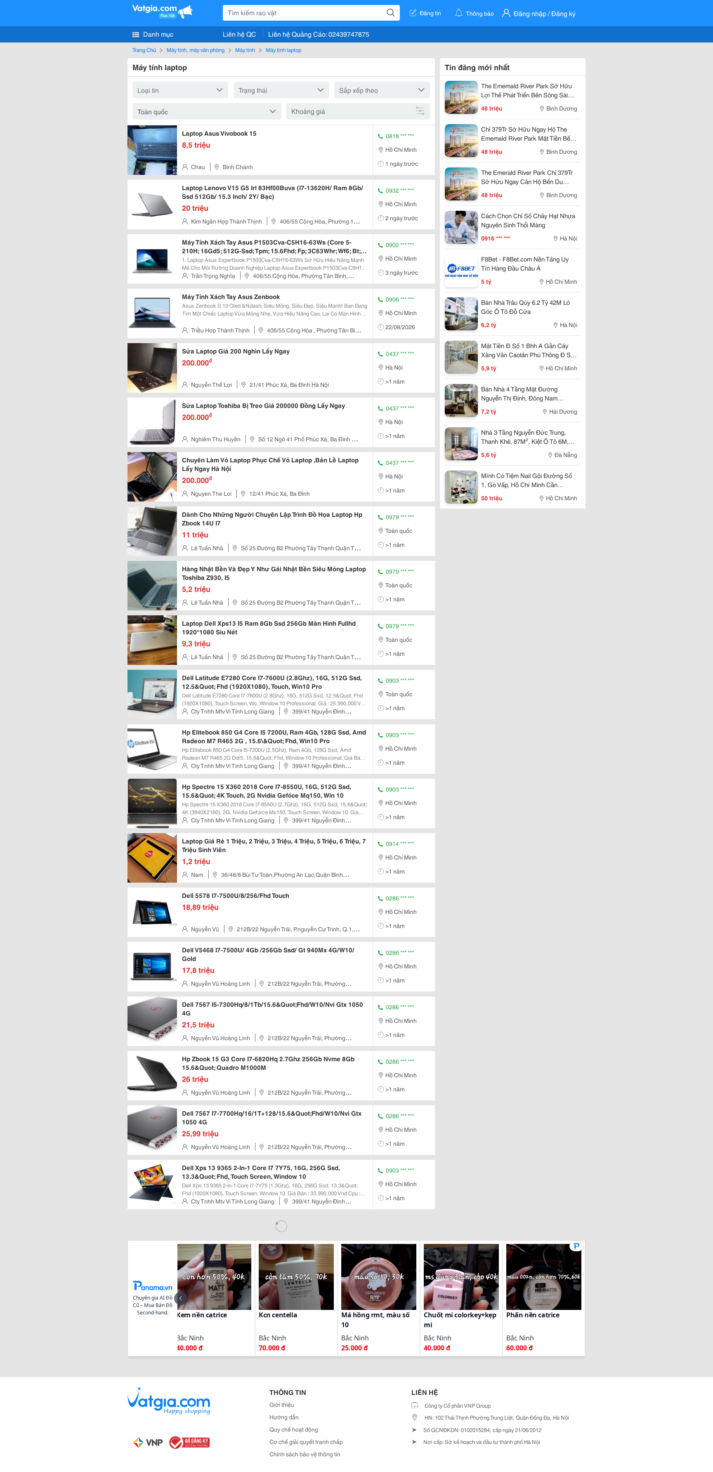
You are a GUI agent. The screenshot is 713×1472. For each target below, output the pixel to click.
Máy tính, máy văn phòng (195, 49)
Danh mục (157, 33)
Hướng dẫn (284, 1417)
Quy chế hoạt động (293, 1429)
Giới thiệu (281, 1404)
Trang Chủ (144, 49)
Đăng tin (430, 13)
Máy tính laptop (283, 49)
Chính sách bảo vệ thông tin (304, 1454)
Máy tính (245, 49)
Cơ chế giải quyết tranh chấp (306, 1441)
